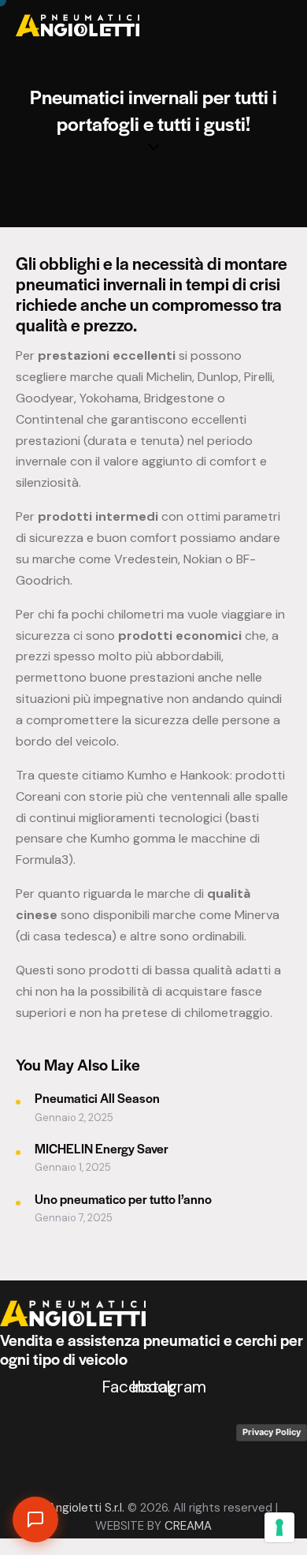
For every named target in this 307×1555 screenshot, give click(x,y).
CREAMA (188, 1526)
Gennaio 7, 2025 (74, 1217)
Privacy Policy (271, 1431)
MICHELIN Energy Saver (101, 1148)
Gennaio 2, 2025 (74, 1117)
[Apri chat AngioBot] (35, 1519)
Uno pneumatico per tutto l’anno (123, 1198)
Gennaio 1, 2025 (73, 1167)
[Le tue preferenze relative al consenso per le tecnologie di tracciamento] (279, 1527)
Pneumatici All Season (97, 1097)
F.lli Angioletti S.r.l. (77, 1508)
